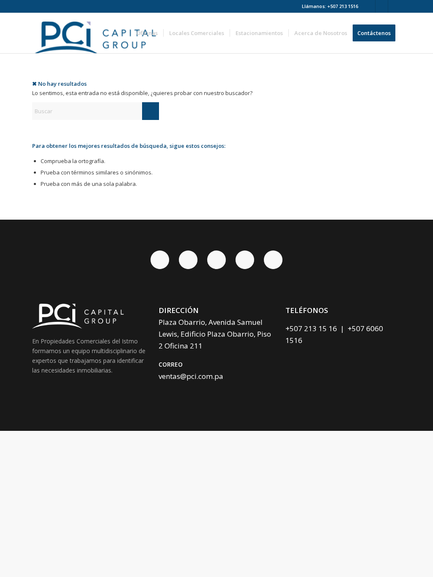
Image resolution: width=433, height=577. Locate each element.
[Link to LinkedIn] (381, 6)
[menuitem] (147, 33)
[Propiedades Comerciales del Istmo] (97, 33)
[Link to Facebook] (369, 6)
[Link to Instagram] (394, 6)
